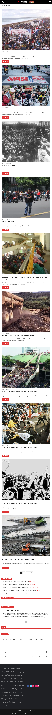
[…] (22, 616)
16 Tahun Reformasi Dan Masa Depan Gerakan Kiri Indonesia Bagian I (20, 503)
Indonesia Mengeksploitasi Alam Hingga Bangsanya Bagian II (18, 335)
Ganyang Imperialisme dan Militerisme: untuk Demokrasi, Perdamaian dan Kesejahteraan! (21, 593)
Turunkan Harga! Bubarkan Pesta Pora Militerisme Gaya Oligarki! (16, 584)
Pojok (25, 637)
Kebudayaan (21, 635)
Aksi (3, 635)
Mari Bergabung (9, 711)
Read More (5, 61)
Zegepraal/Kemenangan (8, 165)
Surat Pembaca (43, 711)
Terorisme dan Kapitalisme (9, 221)
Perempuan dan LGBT (38, 635)
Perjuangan (5, 637)
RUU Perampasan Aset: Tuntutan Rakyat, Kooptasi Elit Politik (16, 581)
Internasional (14, 635)
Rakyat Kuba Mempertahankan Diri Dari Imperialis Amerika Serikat (19, 53)
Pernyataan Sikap (13, 637)
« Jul (3, 658)
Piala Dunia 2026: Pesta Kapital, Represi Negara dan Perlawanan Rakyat (18, 587)
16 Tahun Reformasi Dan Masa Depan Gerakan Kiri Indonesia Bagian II (20, 447)
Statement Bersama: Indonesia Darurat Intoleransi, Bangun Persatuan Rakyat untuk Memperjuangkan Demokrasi (24, 278)
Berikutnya (29, 572)
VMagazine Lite (32, 709)
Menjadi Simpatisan (18, 711)
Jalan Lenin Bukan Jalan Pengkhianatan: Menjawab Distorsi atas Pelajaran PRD (19, 590)
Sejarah (36, 637)
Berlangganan (25, 711)
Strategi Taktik (42, 637)
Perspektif (20, 637)
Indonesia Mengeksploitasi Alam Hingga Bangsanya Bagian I (18, 559)
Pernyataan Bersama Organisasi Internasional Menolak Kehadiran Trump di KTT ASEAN (25, 109)
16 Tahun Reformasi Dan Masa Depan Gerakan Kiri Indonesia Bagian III (20, 391)
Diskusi (8, 635)
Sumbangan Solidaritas (34, 711)
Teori (4, 640)
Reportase (30, 637)
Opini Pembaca (29, 635)
